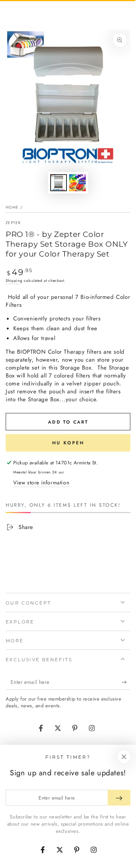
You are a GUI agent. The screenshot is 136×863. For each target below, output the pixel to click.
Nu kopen (68, 442)
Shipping (14, 280)
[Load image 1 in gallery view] (58, 182)
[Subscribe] (126, 682)
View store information (41, 482)
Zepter (13, 223)
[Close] (124, 757)
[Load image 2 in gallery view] (77, 182)
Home (12, 207)
